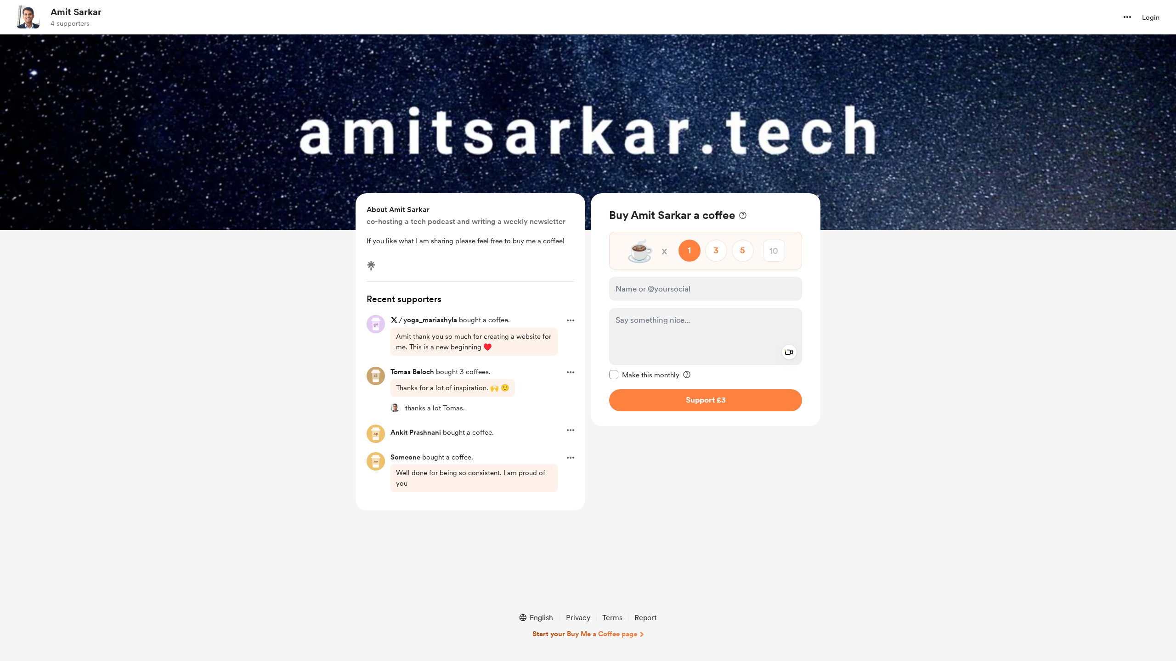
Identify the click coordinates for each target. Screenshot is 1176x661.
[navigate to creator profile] (28, 17)
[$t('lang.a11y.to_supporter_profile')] (395, 407)
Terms (612, 617)
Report (645, 617)
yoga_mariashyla (430, 320)
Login (1150, 17)
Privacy (578, 617)
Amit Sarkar (76, 11)
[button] (1127, 17)
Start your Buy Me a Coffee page (584, 634)
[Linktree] (371, 265)
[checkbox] (644, 375)
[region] (705, 309)
